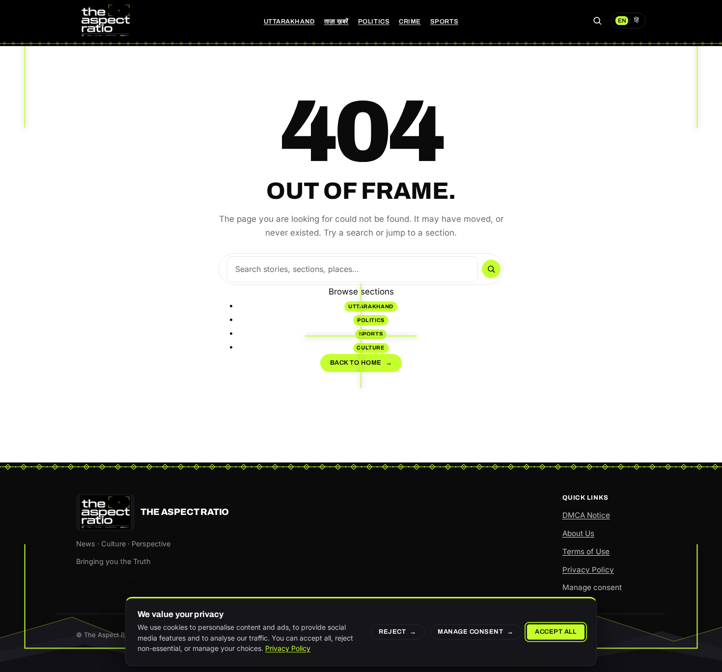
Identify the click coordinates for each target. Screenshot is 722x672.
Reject (392, 631)
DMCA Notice (586, 515)
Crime (410, 21)
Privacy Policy (588, 569)
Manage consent (592, 587)
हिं (636, 21)
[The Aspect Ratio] (105, 20)
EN (622, 20)
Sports (444, 21)
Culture (371, 347)
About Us (578, 533)
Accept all (555, 631)
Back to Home (361, 362)
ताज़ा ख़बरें (336, 21)
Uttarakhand (289, 21)
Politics (373, 21)
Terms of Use (586, 551)
